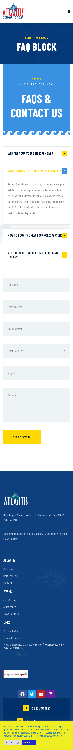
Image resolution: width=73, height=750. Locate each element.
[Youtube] (41, 694)
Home (29, 37)
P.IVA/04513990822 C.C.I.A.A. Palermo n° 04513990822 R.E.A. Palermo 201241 (34, 646)
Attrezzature (9, 607)
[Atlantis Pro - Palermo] (13, 11)
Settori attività (11, 613)
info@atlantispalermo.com (40, 721)
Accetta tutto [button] (29, 742)
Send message (21, 437)
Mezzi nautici (10, 576)
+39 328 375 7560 (40, 708)
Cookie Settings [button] (12, 742)
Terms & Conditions (13, 638)
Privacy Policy (10, 631)
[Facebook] (22, 694)
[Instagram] (50, 694)
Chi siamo (8, 569)
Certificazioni (10, 600)
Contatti (7, 582)
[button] (36, 351)
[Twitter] (32, 694)
